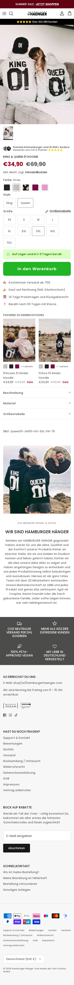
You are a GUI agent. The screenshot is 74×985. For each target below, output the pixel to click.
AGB (6, 778)
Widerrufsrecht (14, 767)
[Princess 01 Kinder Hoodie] (19, 340)
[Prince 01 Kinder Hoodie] (55, 340)
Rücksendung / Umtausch (21, 761)
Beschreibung (13, 393)
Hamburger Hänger (23, 968)
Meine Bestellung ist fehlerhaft (25, 878)
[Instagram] (10, 715)
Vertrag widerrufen (17, 790)
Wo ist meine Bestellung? (21, 872)
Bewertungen (12, 744)
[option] (37, 74)
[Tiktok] (16, 715)
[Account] (61, 13)
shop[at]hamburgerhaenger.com (37, 683)
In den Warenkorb (37, 269)
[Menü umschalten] (4, 13)
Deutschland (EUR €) (21, 959)
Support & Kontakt (16, 738)
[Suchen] (13, 13)
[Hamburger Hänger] (37, 13)
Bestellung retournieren (20, 884)
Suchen (8, 749)
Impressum (11, 784)
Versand (9, 755)
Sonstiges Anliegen (16, 890)
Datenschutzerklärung (19, 773)
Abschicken (16, 848)
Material (9, 403)
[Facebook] (4, 715)
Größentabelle (14, 414)
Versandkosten (36, 172)
